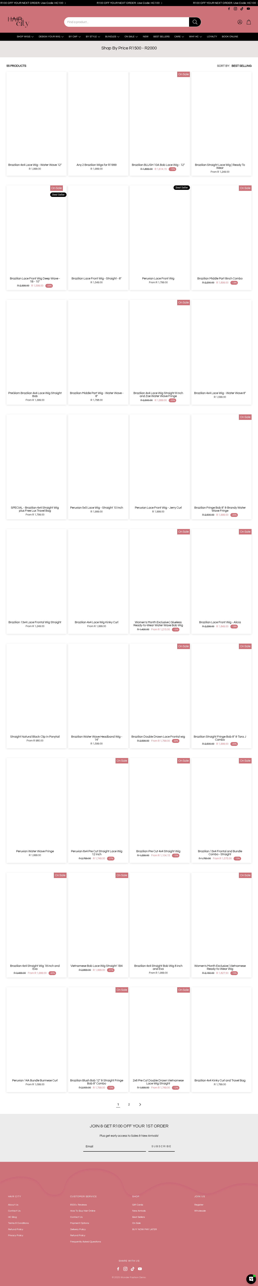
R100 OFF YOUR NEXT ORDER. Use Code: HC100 (31, 3)
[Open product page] (36, 116)
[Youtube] (248, 8)
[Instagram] (235, 8)
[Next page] (139, 1104)
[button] (132, 22)
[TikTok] (241, 8)
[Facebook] (229, 8)
